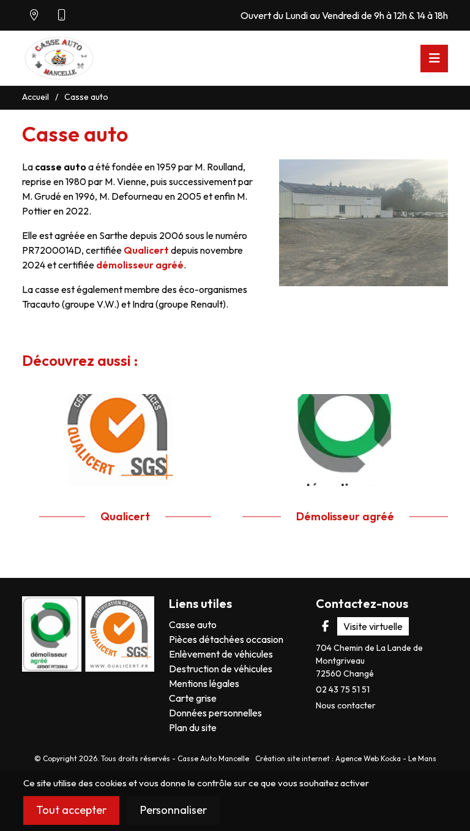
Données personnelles (215, 713)
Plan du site (193, 727)
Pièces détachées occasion (226, 639)
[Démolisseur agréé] (345, 438)
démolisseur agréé (140, 265)
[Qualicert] (125, 438)
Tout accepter (71, 810)
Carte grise (193, 698)
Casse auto (193, 624)
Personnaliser (173, 810)
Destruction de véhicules (220, 668)
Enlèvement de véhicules (221, 654)
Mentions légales (204, 683)
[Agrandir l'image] (363, 222)
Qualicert (146, 250)
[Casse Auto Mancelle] (58, 55)
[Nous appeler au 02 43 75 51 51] (62, 15)
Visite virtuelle (373, 626)
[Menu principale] (434, 58)
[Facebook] (325, 626)
